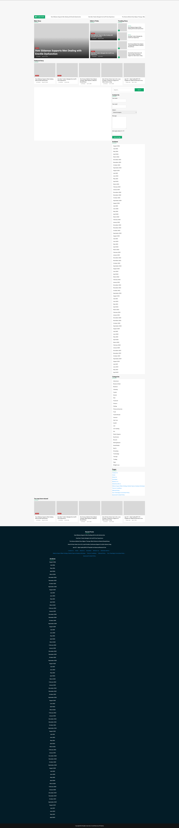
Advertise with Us (116, 483)
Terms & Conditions (117, 488)
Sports (114, 448)
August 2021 (116, 296)
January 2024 (116, 222)
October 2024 (116, 197)
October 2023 (116, 230)
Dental (115, 395)
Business (115, 386)
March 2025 (116, 184)
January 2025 (116, 189)
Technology (116, 453)
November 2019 (117, 353)
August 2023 (116, 236)
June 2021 (115, 301)
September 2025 (117, 167)
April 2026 (115, 154)
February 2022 (116, 279)
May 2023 (115, 244)
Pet (114, 431)
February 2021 (116, 312)
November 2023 (117, 227)
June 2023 (115, 241)
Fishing (115, 406)
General (37, 48)
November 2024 (117, 195)
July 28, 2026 (100, 56)
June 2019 (115, 366)
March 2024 (116, 216)
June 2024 (115, 208)
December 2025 (117, 159)
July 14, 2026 (111, 83)
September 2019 (117, 358)
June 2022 (115, 271)
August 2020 (116, 328)
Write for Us (115, 481)
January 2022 (116, 282)
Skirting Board (116, 442)
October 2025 (116, 165)
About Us (114, 477)
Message (114, 115)
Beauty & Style (117, 383)
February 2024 (116, 219)
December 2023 (117, 225)
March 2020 (116, 342)
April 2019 (115, 372)
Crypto (115, 392)
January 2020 (116, 347)
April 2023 (115, 246)
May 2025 (115, 178)
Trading (115, 459)
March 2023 (116, 249)
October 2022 (116, 263)
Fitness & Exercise (117, 409)
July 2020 (115, 331)
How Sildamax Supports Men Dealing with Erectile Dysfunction (66, 16)
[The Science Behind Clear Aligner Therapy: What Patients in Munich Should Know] (122, 45)
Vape (114, 462)
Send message (117, 137)
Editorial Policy (116, 490)
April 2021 (115, 306)
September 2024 (117, 200)
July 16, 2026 (89, 83)
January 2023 (116, 255)
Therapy (115, 456)
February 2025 (116, 186)
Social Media (116, 445)
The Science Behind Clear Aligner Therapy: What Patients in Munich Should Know (141, 16)
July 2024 (115, 206)
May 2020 (115, 336)
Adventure (116, 381)
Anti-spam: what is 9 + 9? (118, 131)
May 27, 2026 (134, 82)
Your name (114, 98)
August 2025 (116, 170)
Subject (114, 110)
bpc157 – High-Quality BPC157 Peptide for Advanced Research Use (89, 547)
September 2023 (117, 233)
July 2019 (115, 364)
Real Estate (116, 437)
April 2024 (115, 214)
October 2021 (116, 290)
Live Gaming (116, 428)
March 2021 (116, 309)
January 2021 (116, 315)
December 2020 (117, 317)
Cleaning (115, 389)
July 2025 (115, 173)
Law (114, 425)
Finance (93, 51)
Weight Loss (116, 465)
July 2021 (115, 298)
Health (115, 423)
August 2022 (116, 268)
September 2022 (117, 266)
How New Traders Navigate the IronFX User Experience (101, 16)
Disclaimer (114, 479)
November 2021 (117, 287)
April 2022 (115, 274)
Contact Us (115, 472)
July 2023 (115, 238)
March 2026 (116, 156)
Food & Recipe (116, 414)
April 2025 (115, 181)
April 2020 (115, 339)
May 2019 (115, 369)
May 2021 (115, 304)
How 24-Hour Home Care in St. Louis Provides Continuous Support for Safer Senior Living (135, 54)
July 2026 (115, 148)
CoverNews (94, 825)
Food (114, 411)
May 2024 (115, 211)
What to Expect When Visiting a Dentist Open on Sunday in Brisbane (128, 486)
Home (113, 475)
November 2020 (117, 320)
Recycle (115, 439)
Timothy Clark (128, 82)
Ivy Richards (38, 56)
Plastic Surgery (117, 434)
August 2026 (116, 146)
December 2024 (117, 192)
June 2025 (115, 176)
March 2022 (116, 276)
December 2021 (117, 285)
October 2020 (116, 323)
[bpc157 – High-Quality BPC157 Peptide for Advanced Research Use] (134, 70)
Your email (114, 104)
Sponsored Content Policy (118, 494)
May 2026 (115, 151)
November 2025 (117, 162)
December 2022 (117, 257)
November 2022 (117, 260)
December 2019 (117, 350)
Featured (115, 400)
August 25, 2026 (45, 56)
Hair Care (115, 420)
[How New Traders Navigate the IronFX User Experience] (122, 36)
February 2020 (116, 345)
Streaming (115, 451)
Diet (114, 397)
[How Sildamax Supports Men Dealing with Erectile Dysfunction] (61, 40)
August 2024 (116, 203)
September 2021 (117, 293)
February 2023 (116, 252)
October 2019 (116, 356)
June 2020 (115, 334)
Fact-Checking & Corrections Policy (120, 492)
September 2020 (117, 326)
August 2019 (116, 361)
